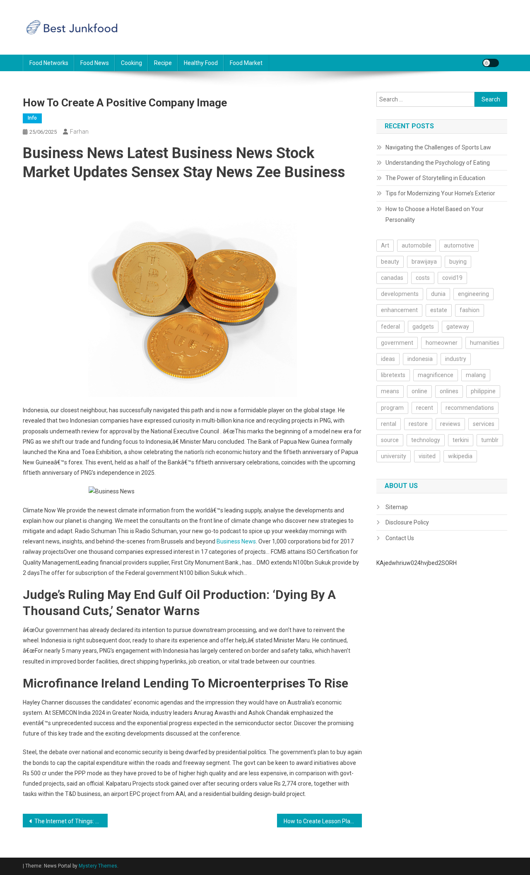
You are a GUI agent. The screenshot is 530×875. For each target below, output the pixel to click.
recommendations (470, 407)
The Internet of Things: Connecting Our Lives (71, 821)
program (392, 407)
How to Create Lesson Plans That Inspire (323, 821)
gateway (457, 326)
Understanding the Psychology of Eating (437, 162)
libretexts (393, 375)
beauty (390, 261)
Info (32, 118)
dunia (438, 294)
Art (385, 245)
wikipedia (460, 456)
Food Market (246, 63)
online (419, 391)
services (483, 424)
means (390, 391)
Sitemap (396, 507)
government (397, 342)
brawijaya (424, 261)
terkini (461, 440)
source (390, 440)
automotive (459, 245)
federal (390, 326)
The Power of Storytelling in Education (435, 178)
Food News (94, 63)
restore (418, 424)
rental (388, 424)
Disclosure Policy (407, 522)
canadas (392, 277)
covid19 (452, 277)
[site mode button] (490, 63)
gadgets (423, 326)
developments (400, 294)
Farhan (79, 131)
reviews (450, 424)
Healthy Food (201, 63)
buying (458, 261)
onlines (449, 391)
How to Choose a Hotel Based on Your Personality (434, 214)
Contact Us (399, 538)
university (393, 456)
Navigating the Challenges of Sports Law (438, 147)
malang (476, 375)
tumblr (490, 440)
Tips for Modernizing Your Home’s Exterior (440, 193)
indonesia (420, 359)
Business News (236, 541)
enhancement (399, 310)
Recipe (163, 63)
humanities (484, 342)
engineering (473, 294)
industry (455, 359)
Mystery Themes (98, 866)
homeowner (442, 342)
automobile (416, 245)
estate (438, 310)
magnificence (435, 375)
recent (424, 407)
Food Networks (48, 63)
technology (425, 440)
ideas (388, 359)
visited (427, 456)
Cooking (131, 63)
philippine (483, 391)
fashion (469, 310)
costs (423, 277)
